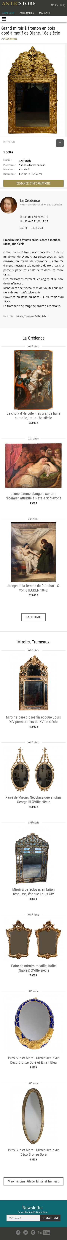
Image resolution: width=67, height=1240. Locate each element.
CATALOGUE (8, 13)
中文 (62, 5)
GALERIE (24, 228)
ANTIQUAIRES (27, 13)
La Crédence (30, 200)
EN (56, 5)
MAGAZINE (45, 13)
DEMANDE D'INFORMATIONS (33, 183)
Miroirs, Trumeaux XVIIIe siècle (31, 316)
